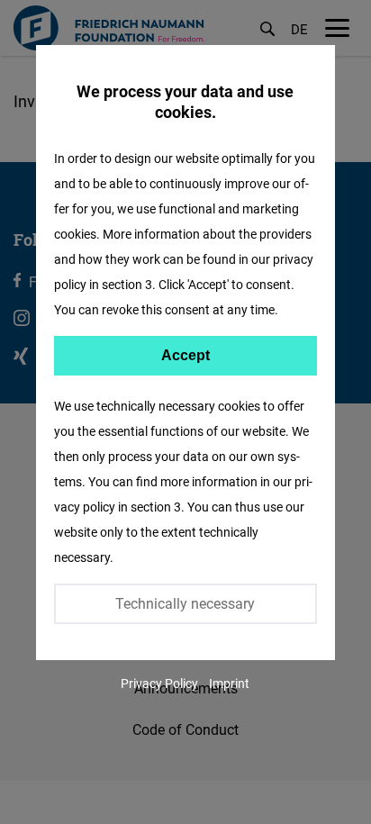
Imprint (229, 683)
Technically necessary (185, 603)
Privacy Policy (159, 683)
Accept (185, 355)
